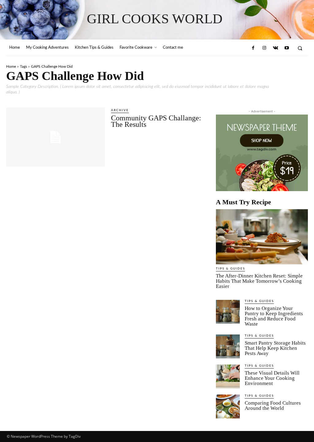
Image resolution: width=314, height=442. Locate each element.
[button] (300, 48)
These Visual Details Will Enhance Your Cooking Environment (272, 378)
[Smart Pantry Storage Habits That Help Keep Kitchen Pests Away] (228, 346)
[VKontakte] (275, 48)
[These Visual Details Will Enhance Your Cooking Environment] (228, 376)
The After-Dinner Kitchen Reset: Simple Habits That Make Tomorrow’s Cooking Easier (259, 281)
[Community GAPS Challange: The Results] (55, 137)
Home (11, 66)
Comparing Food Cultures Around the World (273, 405)
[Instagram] (264, 48)
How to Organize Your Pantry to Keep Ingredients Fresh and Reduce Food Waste (274, 316)
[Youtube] (286, 48)
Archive (120, 110)
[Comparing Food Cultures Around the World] (228, 406)
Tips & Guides (230, 268)
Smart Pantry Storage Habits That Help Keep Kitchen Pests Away (275, 348)
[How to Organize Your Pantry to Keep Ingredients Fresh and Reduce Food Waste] (228, 312)
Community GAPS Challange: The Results (156, 121)
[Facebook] (252, 48)
